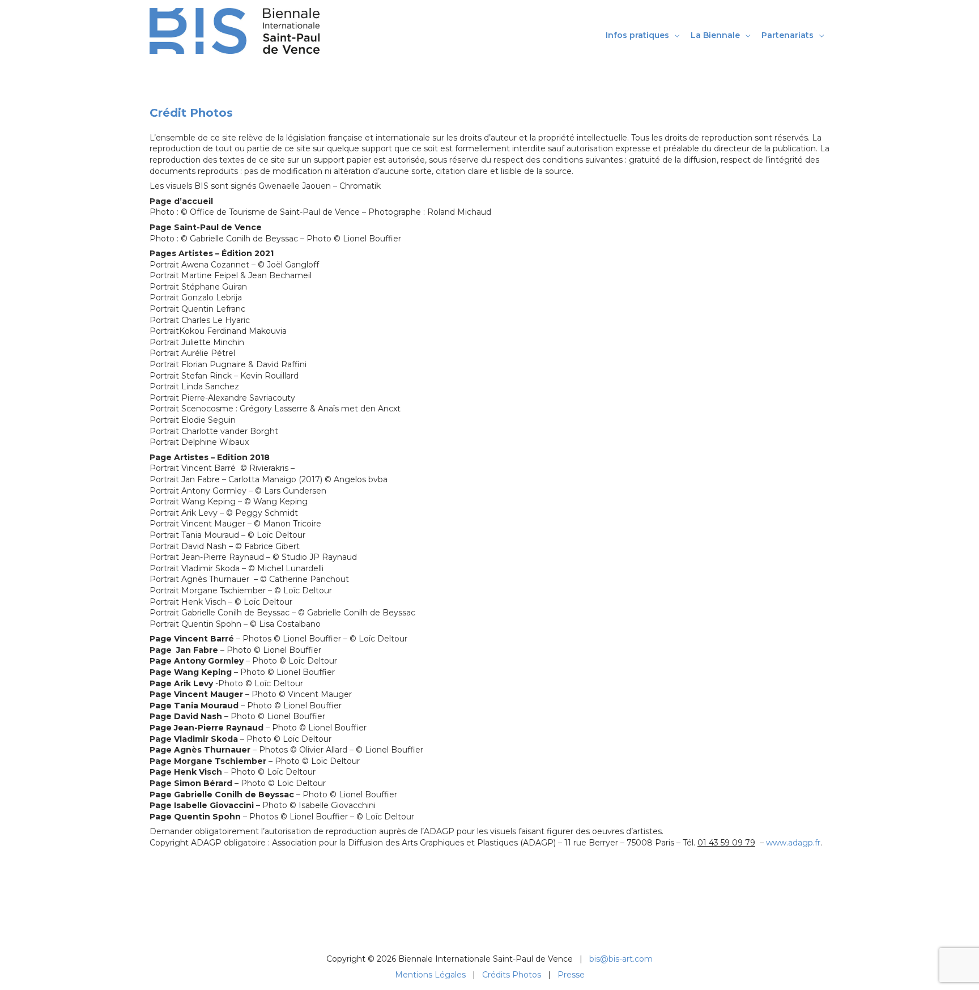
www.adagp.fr (793, 843)
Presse (571, 975)
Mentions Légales (430, 975)
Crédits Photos (511, 975)
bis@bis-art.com (621, 959)
